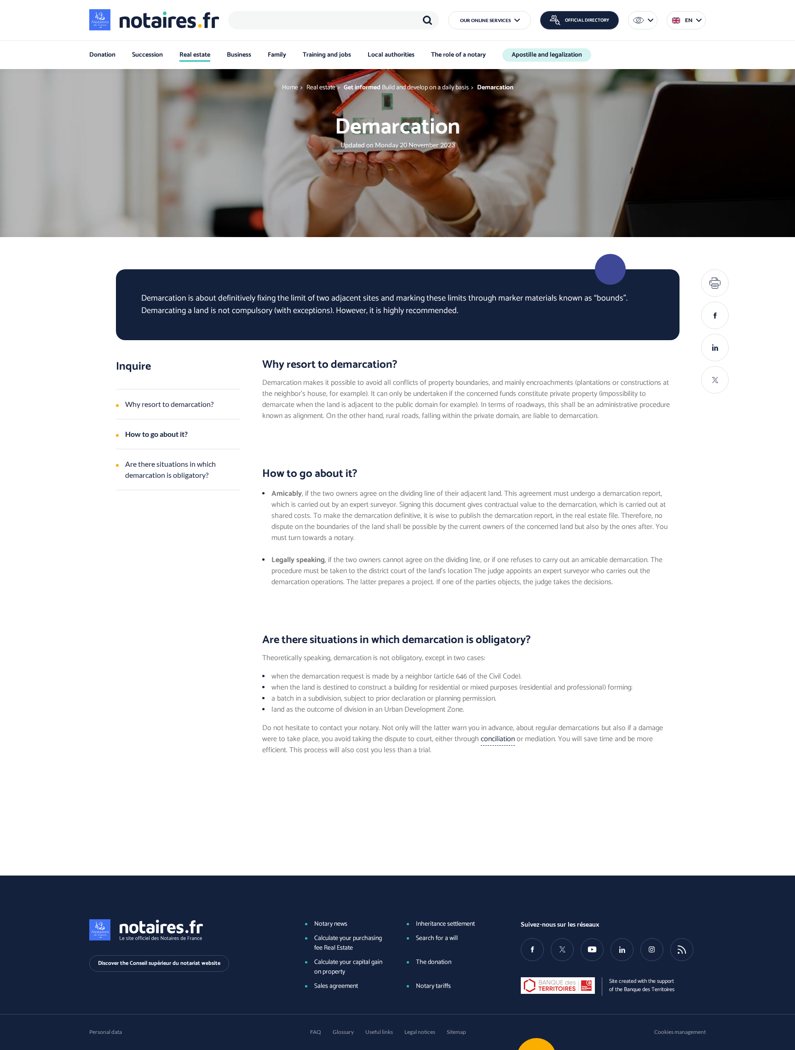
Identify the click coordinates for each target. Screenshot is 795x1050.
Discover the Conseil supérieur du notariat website (159, 963)
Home (290, 87)
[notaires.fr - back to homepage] (154, 19)
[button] (489, 20)
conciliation (498, 739)
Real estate (320, 87)
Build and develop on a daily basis (425, 87)
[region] (333, 20)
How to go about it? (156, 433)
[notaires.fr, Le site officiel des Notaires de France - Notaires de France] (181, 929)
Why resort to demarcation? (169, 404)
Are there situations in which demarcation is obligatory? (170, 469)
